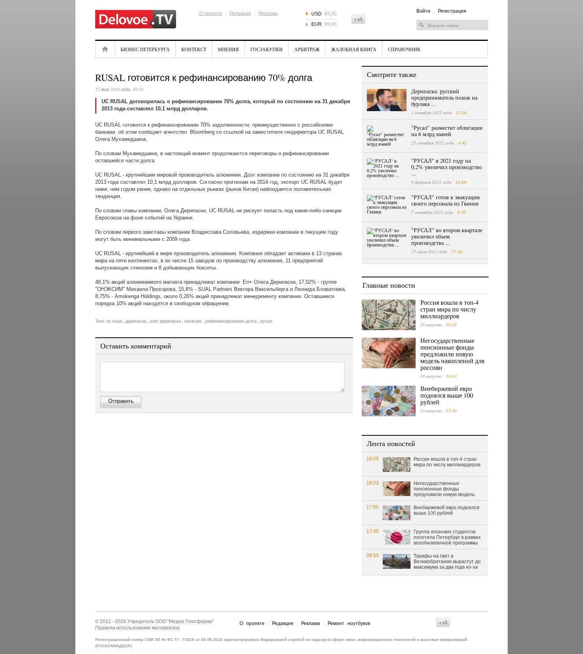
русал (266, 321)
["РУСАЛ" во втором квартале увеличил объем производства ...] (387, 239)
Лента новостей (391, 443)
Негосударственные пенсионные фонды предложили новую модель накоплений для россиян (452, 353)
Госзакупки (266, 49)
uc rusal (114, 321)
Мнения (228, 49)
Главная (105, 49)
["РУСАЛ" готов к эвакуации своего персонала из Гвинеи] (387, 206)
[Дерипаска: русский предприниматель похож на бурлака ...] (387, 100)
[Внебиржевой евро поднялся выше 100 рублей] (389, 401)
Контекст (193, 49)
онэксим (192, 321)
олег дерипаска (165, 321)
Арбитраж (307, 49)
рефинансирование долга (231, 321)
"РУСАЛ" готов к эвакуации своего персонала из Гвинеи (445, 200)
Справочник (404, 49)
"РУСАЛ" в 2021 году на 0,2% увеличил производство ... (446, 167)
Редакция (240, 13)
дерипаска (135, 321)
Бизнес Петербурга (145, 49)
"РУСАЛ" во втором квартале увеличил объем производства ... (446, 236)
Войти (423, 11)
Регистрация (452, 11)
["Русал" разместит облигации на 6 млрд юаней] (387, 136)
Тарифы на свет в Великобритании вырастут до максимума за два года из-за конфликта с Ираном (447, 562)
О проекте (210, 13)
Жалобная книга (353, 49)
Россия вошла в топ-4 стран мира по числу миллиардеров (449, 309)
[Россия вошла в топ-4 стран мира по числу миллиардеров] (389, 315)
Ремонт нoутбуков (349, 623)
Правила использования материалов (137, 628)
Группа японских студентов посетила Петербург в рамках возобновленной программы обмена (447, 537)
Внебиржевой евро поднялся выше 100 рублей (446, 395)
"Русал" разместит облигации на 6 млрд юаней (447, 131)
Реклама (268, 13)
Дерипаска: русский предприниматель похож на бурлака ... (444, 97)
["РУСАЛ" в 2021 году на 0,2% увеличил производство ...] (387, 169)
